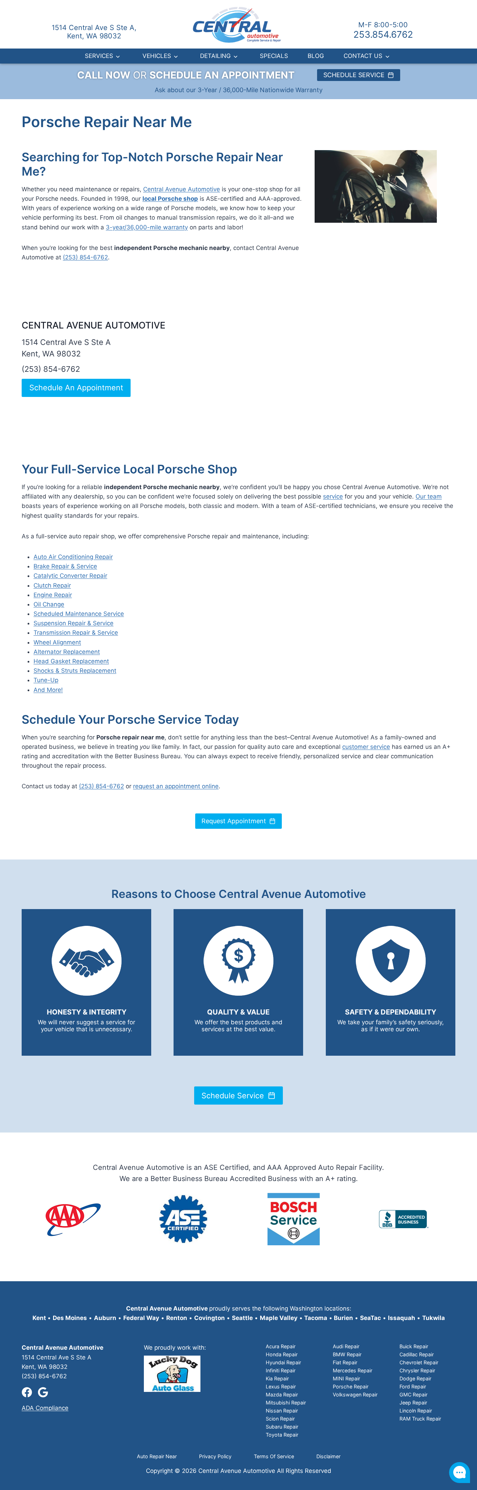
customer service (366, 746)
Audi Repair (346, 1346)
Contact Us (363, 55)
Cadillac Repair (416, 1354)
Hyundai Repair (283, 1362)
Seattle (242, 1317)
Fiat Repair (345, 1362)
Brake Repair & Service (65, 566)
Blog (316, 55)
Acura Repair (280, 1346)
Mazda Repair (282, 1394)
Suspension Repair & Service (73, 623)
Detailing (215, 55)
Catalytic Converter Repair (70, 575)
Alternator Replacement (67, 651)
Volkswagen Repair (355, 1394)
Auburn (105, 1317)
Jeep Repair (413, 1403)
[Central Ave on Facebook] (27, 1392)
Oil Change (49, 604)
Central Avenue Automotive (181, 189)
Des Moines (70, 1317)
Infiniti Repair (280, 1370)
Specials (274, 55)
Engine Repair (53, 594)
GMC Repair (413, 1394)
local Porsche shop (170, 198)
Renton (176, 1317)
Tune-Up (46, 680)
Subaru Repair (282, 1427)
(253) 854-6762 (85, 257)
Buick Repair (413, 1346)
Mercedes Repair (352, 1370)
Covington (209, 1317)
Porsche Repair (350, 1386)
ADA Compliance (45, 1407)
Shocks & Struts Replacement (75, 670)
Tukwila (433, 1317)
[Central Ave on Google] (43, 1392)
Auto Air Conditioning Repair (73, 556)
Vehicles (156, 55)
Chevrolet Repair (418, 1362)
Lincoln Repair (415, 1411)
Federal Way (141, 1317)
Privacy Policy (215, 1456)
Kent (39, 1317)
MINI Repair (346, 1378)
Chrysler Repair (417, 1370)
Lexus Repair (281, 1386)
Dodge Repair (415, 1378)
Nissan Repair (282, 1411)
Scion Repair (280, 1419)
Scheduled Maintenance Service (79, 613)
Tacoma (315, 1317)
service (333, 496)
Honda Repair (282, 1354)
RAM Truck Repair (420, 1419)
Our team (429, 496)
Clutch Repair (52, 585)
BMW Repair (347, 1354)
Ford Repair (412, 1386)
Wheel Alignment (57, 642)
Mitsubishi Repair (286, 1403)
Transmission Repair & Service (76, 632)
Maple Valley (279, 1317)
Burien (342, 1317)
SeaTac (370, 1317)
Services (99, 55)
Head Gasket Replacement (71, 661)
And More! (48, 689)
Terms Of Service (274, 1456)
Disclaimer (328, 1456)
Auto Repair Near (157, 1456)
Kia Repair (277, 1378)
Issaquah (401, 1317)
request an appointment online (176, 786)
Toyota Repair (282, 1435)
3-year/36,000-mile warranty (147, 227)
